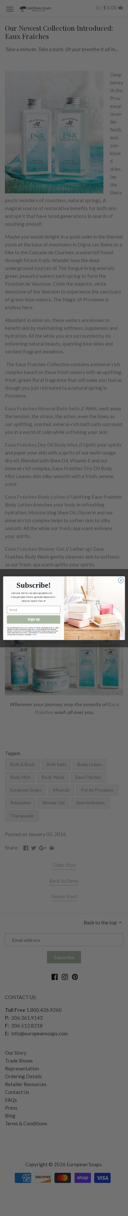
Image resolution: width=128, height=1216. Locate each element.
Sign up (34, 619)
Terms (34, 634)
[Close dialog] (121, 580)
